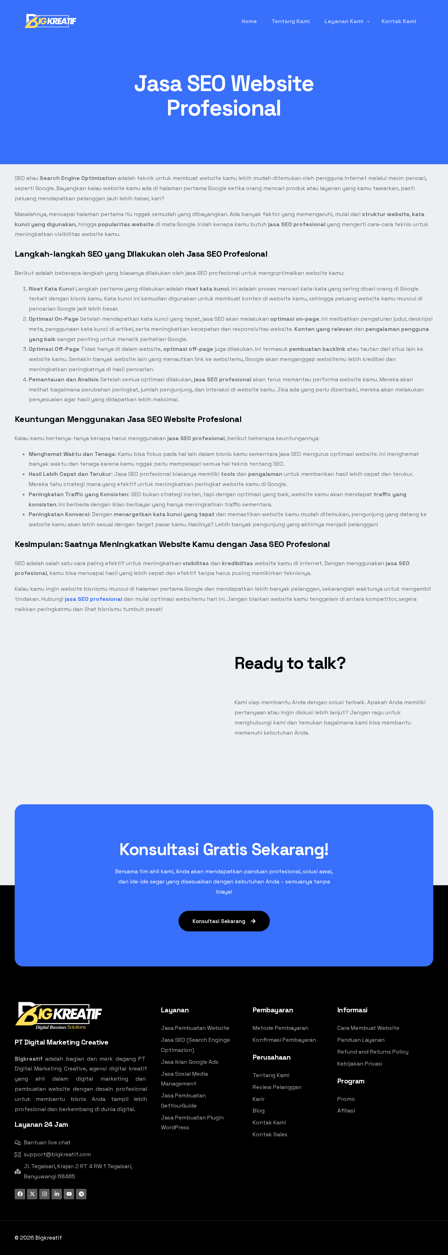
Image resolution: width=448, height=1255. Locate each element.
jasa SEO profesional (93, 599)
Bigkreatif (48, 1237)
